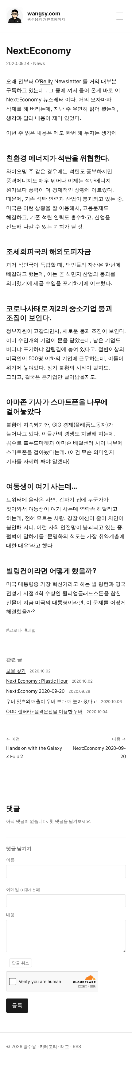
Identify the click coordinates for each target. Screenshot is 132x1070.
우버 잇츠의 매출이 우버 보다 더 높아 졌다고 (51, 701)
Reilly (46, 81)
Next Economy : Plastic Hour (37, 681)
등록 (17, 1005)
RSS (77, 1046)
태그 (64, 1046)
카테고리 (48, 1046)
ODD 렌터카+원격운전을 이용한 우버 (44, 711)
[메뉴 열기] (120, 16)
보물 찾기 (16, 671)
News (39, 63)
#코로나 (14, 630)
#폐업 (30, 630)
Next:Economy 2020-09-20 (35, 691)
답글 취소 (20, 963)
